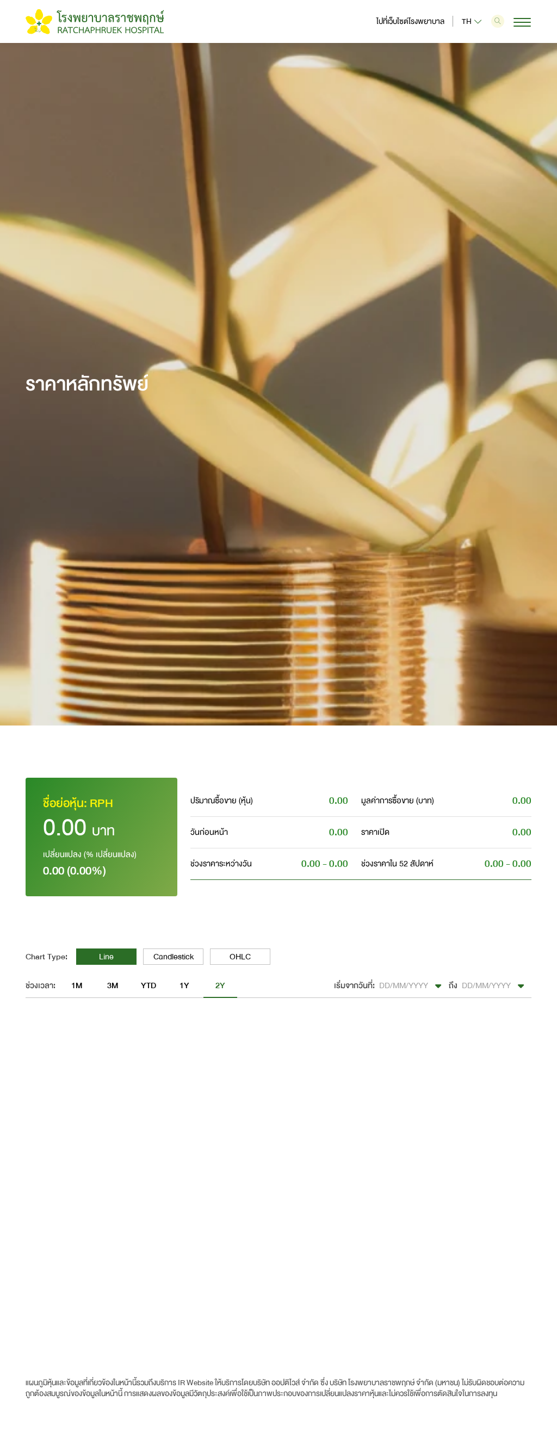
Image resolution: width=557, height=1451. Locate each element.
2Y (220, 985)
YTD (148, 985)
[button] (411, 985)
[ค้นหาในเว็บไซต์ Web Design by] (497, 21)
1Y (184, 985)
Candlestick (173, 957)
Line (106, 957)
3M (112, 985)
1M (76, 985)
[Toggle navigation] (517, 22)
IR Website (195, 1382)
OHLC (240, 957)
